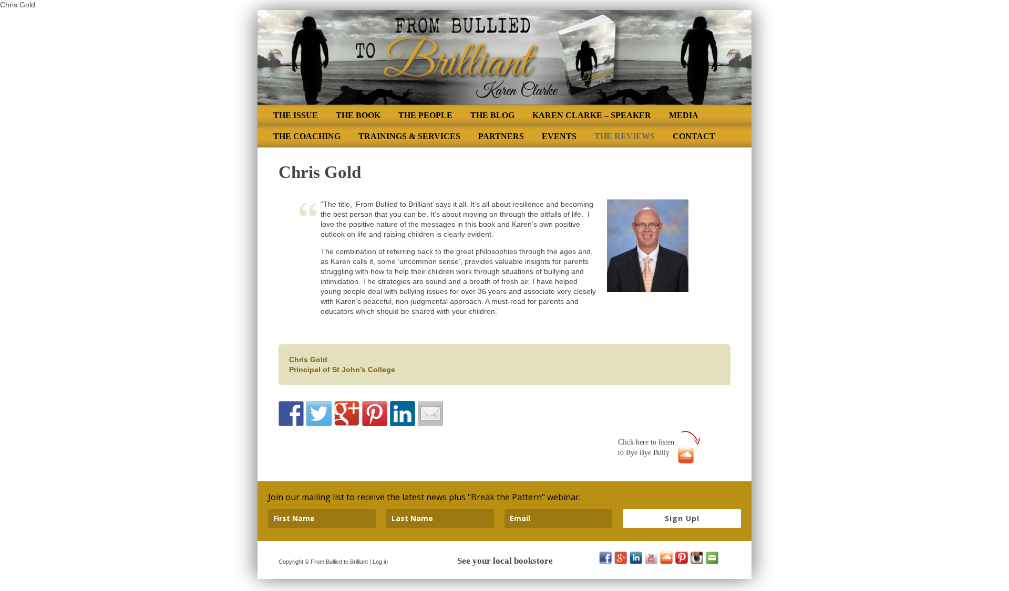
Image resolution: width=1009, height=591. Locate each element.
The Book (358, 115)
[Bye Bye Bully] (686, 453)
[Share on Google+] (346, 413)
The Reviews (624, 136)
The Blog (492, 115)
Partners (501, 136)
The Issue (295, 115)
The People (425, 115)
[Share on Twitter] (319, 413)
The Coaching (307, 136)
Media (683, 115)
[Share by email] (430, 413)
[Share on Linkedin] (402, 413)
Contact (694, 136)
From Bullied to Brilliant (339, 561)
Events (559, 136)
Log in (380, 561)
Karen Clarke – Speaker (591, 115)
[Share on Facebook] (291, 413)
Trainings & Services (409, 136)
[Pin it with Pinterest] (374, 413)
